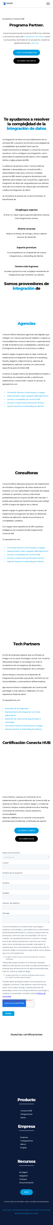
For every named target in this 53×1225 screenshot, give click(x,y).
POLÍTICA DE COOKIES (38, 1210)
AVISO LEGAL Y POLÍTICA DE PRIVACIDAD (16, 1210)
